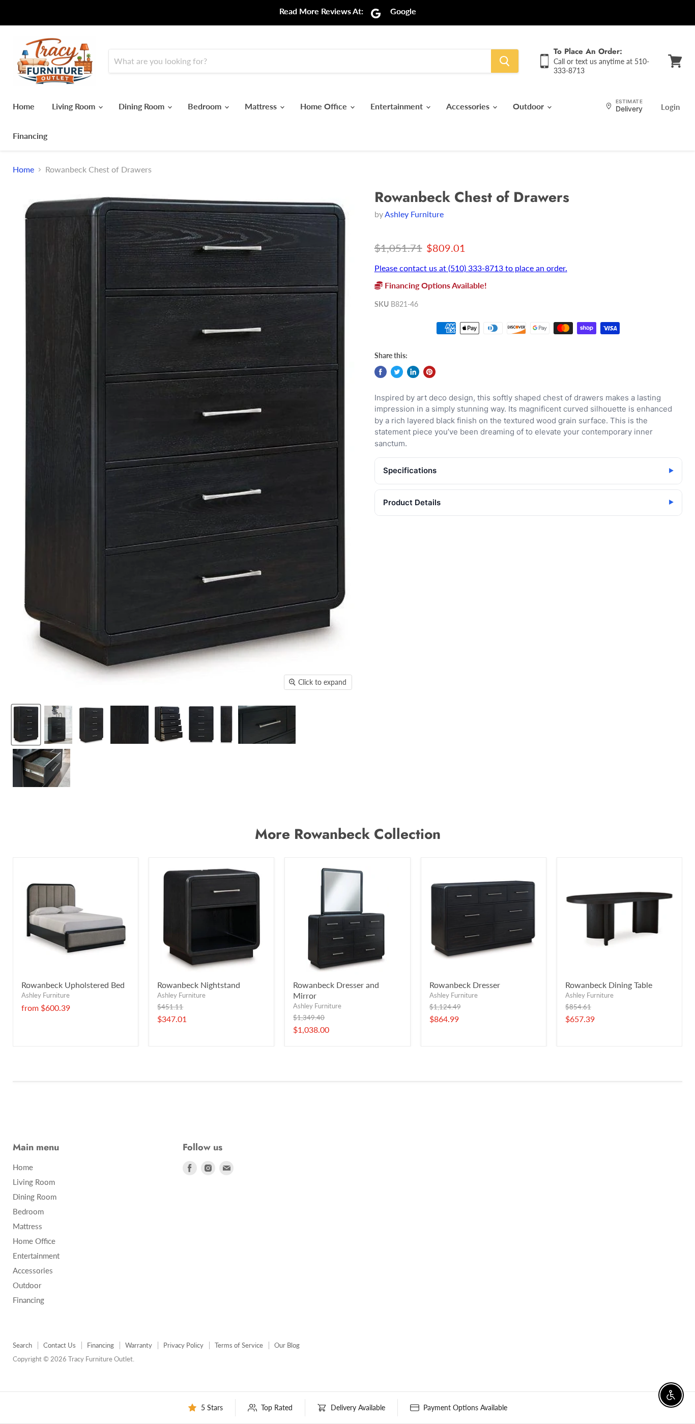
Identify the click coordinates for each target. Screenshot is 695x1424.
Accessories (468, 106)
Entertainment (397, 106)
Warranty (138, 1345)
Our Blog (287, 1345)
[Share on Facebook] (380, 372)
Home (24, 106)
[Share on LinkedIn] (413, 372)
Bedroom (205, 106)
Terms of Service (239, 1345)
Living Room (74, 106)
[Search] (504, 61)
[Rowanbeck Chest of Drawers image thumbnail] (26, 725)
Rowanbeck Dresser (464, 985)
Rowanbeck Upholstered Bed (73, 985)
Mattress (262, 106)
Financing (30, 135)
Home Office (324, 106)
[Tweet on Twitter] (397, 372)
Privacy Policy (183, 1345)
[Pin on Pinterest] (429, 372)
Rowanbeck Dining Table (608, 985)
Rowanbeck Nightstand (198, 985)
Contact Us (59, 1345)
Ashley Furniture (414, 214)
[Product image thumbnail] (58, 725)
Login (670, 106)
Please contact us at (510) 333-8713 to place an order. (470, 268)
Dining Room (142, 106)
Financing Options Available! (435, 285)
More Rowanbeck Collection (348, 834)
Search (22, 1345)
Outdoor (529, 106)
